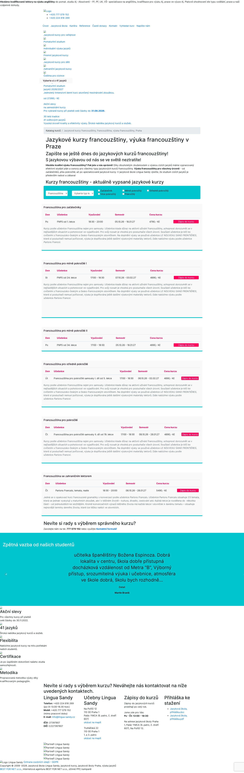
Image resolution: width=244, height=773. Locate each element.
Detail (122, 587)
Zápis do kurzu (186, 221)
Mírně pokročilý (133, 190)
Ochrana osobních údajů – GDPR (41, 762)
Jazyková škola (59, 25)
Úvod (45, 25)
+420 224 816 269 (59, 17)
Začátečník (106, 190)
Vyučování (94, 214)
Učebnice (62, 214)
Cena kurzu (155, 214)
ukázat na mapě (92, 722)
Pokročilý (130, 194)
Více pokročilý (108, 194)
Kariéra (73, 25)
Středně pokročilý (159, 190)
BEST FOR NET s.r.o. (11, 769)
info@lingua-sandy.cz (63, 716)
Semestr (119, 214)
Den (47, 214)
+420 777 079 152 (59, 14)
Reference (84, 25)
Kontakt (113, 25)
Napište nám (143, 25)
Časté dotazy (99, 25)
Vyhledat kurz (126, 25)
